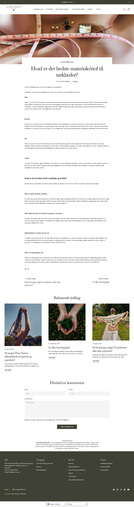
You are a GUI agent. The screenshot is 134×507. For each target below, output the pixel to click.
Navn (27, 389)
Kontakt (70, 463)
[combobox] (56, 504)
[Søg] (124, 9)
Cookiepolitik (104, 470)
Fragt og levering (73, 467)
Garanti (70, 473)
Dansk (6, 489)
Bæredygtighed (41, 470)
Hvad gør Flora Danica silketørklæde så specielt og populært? (18, 356)
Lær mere (8, 370)
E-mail (70, 389)
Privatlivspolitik (105, 467)
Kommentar (29, 399)
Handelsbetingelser (106, 463)
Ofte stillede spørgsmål (75, 480)
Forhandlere (72, 476)
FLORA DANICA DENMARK (18, 494)
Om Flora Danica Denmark (44, 463)
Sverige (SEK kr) (20, 489)
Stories (75, 81)
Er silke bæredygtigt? (59, 347)
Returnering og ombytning (76, 470)
